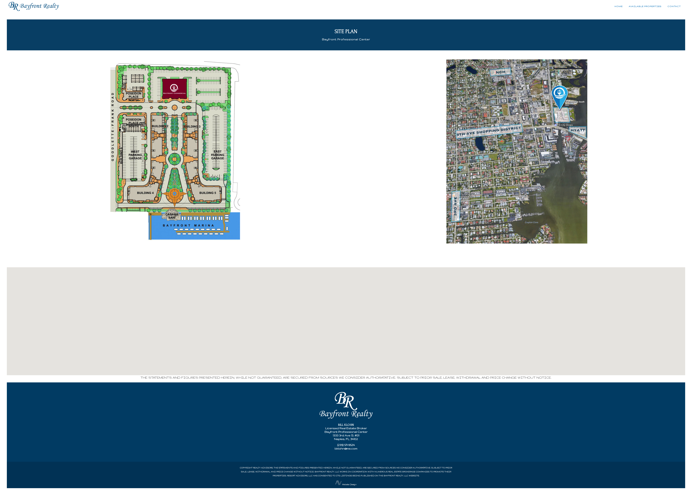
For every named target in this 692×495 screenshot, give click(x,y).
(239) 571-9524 (346, 444)
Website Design (349, 484)
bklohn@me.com (346, 448)
